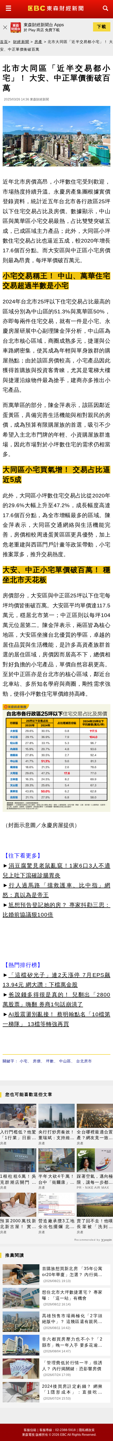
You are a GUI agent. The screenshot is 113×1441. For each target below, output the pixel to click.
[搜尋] (104, 13)
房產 (38, 42)
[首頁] (56, 8)
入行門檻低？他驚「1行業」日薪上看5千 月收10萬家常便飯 (18, 1135)
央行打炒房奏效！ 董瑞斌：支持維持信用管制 (56, 1135)
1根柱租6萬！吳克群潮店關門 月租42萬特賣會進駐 (18, 1179)
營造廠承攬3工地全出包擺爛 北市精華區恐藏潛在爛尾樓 (56, 1224)
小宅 (24, 1061)
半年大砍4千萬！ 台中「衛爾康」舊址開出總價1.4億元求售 (56, 1179)
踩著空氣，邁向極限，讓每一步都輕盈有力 (95, 1179)
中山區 (65, 1061)
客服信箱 (30, 1430)
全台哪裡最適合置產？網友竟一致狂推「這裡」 (95, 1135)
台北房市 (84, 1061)
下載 (101, 26)
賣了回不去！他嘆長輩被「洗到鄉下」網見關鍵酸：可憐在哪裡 (95, 1224)
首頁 (4, 42)
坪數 (50, 1061)
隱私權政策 (87, 1430)
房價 (37, 1061)
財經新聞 (21, 42)
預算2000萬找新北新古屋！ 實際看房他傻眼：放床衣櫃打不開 (18, 1224)
